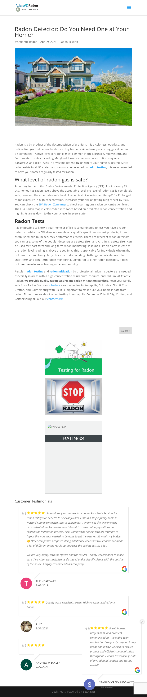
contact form (55, 299)
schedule (54, 285)
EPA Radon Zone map (52, 204)
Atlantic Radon (28, 42)
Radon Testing (69, 42)
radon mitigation (61, 271)
